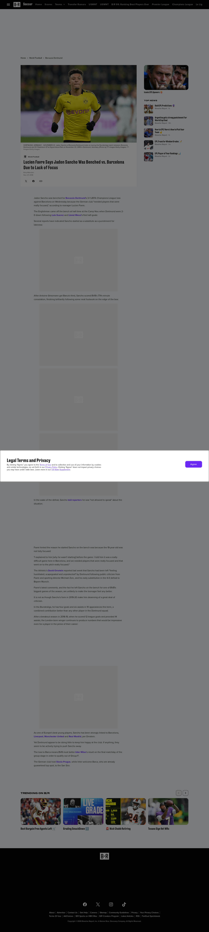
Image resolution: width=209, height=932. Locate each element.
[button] (193, 464)
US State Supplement (60, 469)
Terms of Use (45, 465)
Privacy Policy (51, 467)
